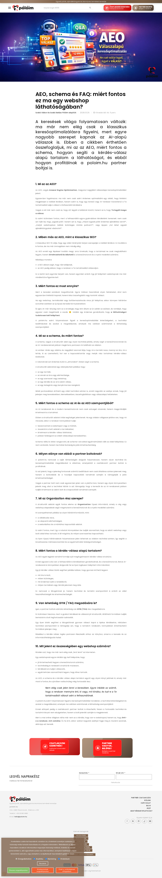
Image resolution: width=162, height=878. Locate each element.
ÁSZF (149, 808)
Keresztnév (84, 773)
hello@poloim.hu (20, 817)
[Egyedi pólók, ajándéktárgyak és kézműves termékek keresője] (20, 799)
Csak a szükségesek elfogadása (67, 870)
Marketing (52, 859)
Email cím (120, 773)
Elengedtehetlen (24, 859)
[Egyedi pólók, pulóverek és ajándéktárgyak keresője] (23, 8)
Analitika (39, 859)
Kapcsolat (146, 803)
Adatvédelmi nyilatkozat (141, 811)
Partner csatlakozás (141, 797)
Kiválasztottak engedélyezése (43, 870)
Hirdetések (65, 859)
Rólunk (147, 800)
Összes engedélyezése (18, 870)
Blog (148, 805)
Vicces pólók (81, 835)
